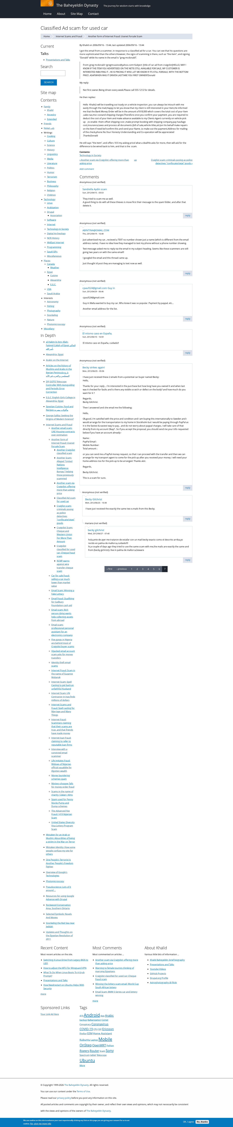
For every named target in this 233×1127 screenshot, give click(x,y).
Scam (102, 1051)
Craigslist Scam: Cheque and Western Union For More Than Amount (65, 534)
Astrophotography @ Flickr (163, 982)
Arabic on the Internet (57, 360)
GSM (89, 1033)
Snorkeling (52, 315)
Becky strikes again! (94, 367)
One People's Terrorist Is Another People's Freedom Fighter (59, 863)
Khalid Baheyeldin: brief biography (167, 959)
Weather (54, 267)
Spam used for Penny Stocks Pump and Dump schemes (62, 803)
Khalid (50, 110)
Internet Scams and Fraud (69, 36)
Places (47, 260)
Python (110, 1045)
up (135, 159)
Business (51, 181)
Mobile (105, 1039)
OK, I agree (188, 1122)
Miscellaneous (54, 256)
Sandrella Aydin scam (95, 189)
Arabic (109, 1015)
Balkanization (94, 1019)
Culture (51, 140)
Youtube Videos (158, 969)
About (61, 14)
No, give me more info (40, 1124)
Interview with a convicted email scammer (59, 753)
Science (51, 145)
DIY (100, 1029)
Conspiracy (85, 1024)
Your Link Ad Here (50, 1014)
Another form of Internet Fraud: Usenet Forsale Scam (115, 36)
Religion (51, 190)
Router (94, 1051)
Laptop (94, 1039)
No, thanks (202, 1122)
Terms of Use (83, 1091)
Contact (93, 14)
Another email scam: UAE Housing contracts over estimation (63, 431)
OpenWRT (99, 1045)
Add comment (87, 169)
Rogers (84, 1051)
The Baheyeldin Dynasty (76, 1085)
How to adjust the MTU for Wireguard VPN (64, 968)
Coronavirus (99, 1024)
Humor (50, 172)
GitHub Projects (158, 973)
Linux (49, 202)
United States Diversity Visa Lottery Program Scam (63, 826)
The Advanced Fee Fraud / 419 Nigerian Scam (61, 814)
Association (56, 215)
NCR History (53, 238)
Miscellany (49, 328)
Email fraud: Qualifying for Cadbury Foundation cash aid (62, 602)
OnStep (86, 1045)
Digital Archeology (56, 233)
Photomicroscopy (56, 324)
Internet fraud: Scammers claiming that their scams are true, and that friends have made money (62, 726)
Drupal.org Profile (159, 978)
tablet (93, 1055)
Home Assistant (102, 1033)
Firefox (83, 1033)
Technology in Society (90, 155)
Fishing (50, 306)
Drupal (50, 211)
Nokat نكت (49, 128)
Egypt (50, 272)
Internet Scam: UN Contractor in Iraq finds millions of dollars (63, 697)
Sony (110, 1050)
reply (187, 215)
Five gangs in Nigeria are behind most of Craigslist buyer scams (62, 643)
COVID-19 (86, 1029)
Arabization (53, 207)
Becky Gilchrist (93, 499)
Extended (52, 119)
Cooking (51, 136)
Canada (51, 264)
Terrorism (52, 176)
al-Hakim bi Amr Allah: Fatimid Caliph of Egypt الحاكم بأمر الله (61, 345)
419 (81, 1015)
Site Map (77, 14)
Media (50, 158)
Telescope (102, 1055)
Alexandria (55, 280)
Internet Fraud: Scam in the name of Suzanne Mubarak (63, 674)
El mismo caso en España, (97, 333)
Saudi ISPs (52, 251)
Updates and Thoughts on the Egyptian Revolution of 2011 (59, 935)
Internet (51, 224)
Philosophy (52, 185)
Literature (52, 163)
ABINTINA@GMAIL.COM (96, 230)
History (50, 149)
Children (51, 194)
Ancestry (51, 114)
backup (83, 1019)
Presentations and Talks (58, 59)
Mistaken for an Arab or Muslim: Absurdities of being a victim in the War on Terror (60, 838)
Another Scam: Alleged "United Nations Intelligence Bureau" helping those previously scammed (65, 468)
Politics (50, 167)
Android (92, 1015)
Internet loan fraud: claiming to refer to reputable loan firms (61, 741)
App (102, 1015)
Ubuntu (87, 1060)
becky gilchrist (96, 530)
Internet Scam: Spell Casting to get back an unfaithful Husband (62, 685)
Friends (47, 123)
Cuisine (54, 275)
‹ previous (122, 568)
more (43, 993)
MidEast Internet (55, 242)
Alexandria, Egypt (55, 354)
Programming (54, 247)
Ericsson (108, 1029)
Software (51, 219)
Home (47, 14)
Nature (50, 319)
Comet (105, 1019)
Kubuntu (85, 1039)
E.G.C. (53, 284)
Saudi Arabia (53, 293)
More (82, 1065)
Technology (49, 199)
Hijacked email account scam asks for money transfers (63, 654)
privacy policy (64, 1097)
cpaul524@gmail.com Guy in (99, 288)
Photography (53, 310)
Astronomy (52, 301)
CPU (95, 1029)
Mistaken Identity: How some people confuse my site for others (60, 851)
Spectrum (85, 1055)
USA (49, 289)
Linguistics (52, 154)
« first (109, 568)
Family (47, 106)
